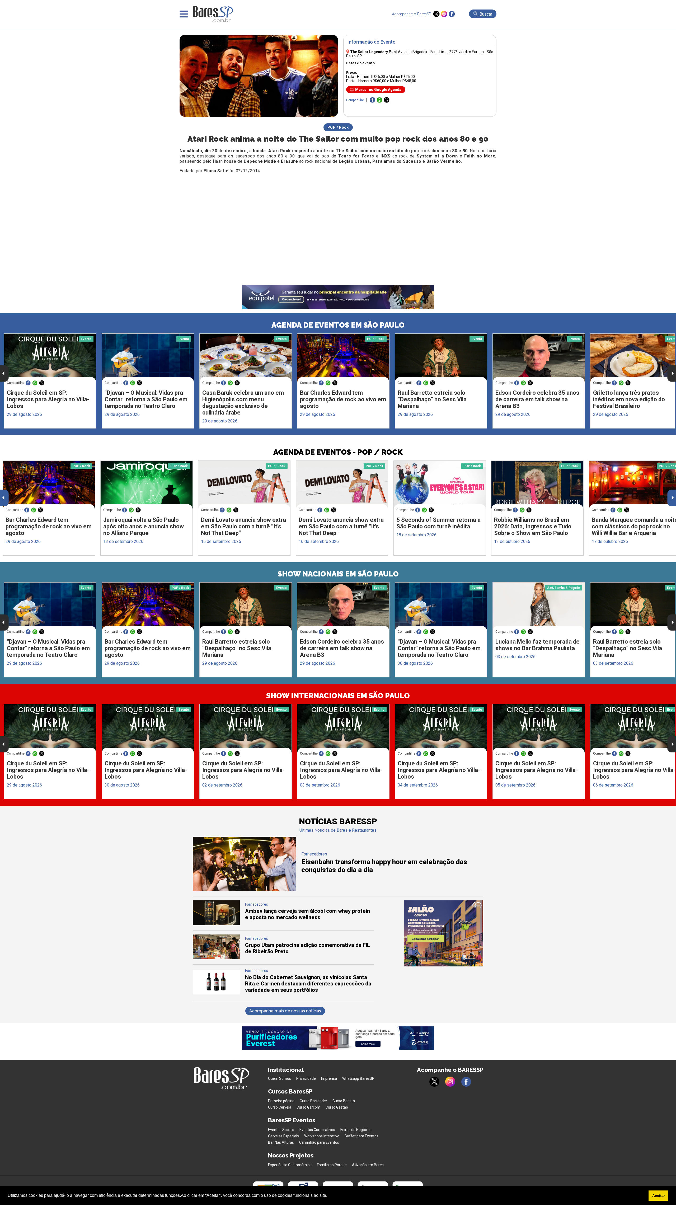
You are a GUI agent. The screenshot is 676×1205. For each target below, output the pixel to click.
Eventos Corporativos (317, 1130)
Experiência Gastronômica (290, 1165)
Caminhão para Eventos (319, 1142)
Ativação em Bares (368, 1165)
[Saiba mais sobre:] (148, 358)
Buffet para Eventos (361, 1136)
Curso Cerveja (279, 1107)
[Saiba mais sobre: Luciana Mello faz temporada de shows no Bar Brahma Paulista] (539, 607)
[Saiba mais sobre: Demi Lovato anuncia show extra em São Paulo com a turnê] (244, 485)
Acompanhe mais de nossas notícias (285, 1010)
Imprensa (329, 1078)
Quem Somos (279, 1078)
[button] (329, 1196)
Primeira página (281, 1101)
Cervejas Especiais (283, 1136)
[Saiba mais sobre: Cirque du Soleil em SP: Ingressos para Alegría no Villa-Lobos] (50, 358)
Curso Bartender (313, 1101)
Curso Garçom (308, 1107)
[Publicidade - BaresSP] (443, 933)
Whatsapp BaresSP (358, 1078)
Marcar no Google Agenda (378, 89)
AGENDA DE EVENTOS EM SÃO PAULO (338, 325)
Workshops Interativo (321, 1136)
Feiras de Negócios (356, 1130)
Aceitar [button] (658, 1195)
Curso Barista (343, 1101)
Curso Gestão (337, 1107)
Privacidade (306, 1078)
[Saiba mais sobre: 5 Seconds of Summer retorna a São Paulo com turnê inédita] (440, 485)
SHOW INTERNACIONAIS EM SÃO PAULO (338, 695)
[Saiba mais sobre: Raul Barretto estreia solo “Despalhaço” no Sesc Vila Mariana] (441, 358)
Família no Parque (332, 1165)
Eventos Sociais (281, 1130)
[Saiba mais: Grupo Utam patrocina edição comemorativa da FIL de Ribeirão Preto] (216, 957)
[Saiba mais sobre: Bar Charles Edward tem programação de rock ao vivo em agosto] (343, 358)
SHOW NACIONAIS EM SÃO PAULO (338, 574)
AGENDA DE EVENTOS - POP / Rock (338, 452)
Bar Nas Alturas (281, 1142)
